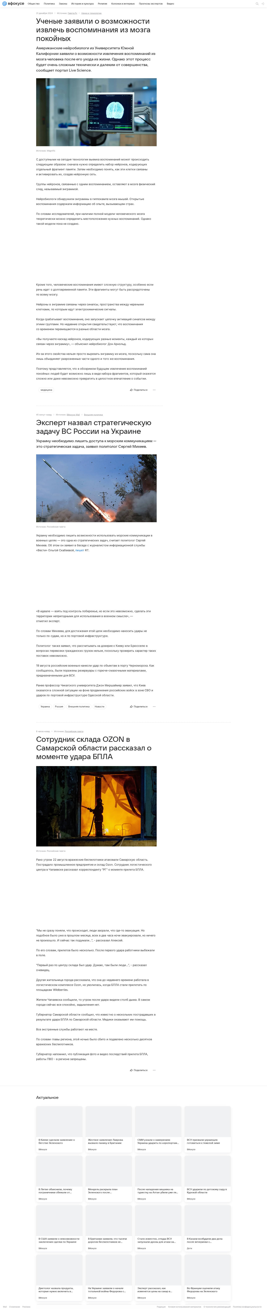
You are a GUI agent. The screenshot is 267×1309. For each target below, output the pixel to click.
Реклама (26, 1307)
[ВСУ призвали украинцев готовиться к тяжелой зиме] (207, 1129)
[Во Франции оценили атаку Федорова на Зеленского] (207, 1278)
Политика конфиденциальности (247, 1307)
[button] (96, 112)
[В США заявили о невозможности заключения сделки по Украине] (59, 1228)
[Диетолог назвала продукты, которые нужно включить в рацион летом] (59, 1278)
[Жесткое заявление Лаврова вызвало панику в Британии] (109, 1129)
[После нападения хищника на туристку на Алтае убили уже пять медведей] (158, 1179)
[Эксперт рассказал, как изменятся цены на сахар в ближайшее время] (158, 1278)
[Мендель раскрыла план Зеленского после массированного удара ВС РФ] (109, 1179)
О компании (14, 1307)
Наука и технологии (91, 13)
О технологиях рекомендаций (217, 1307)
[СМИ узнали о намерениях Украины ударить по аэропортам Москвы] (158, 1129)
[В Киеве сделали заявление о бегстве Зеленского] (59, 1129)
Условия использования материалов (184, 1307)
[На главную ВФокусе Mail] (15, 3)
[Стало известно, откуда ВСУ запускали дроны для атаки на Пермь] (158, 1228)
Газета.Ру (72, 13)
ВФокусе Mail (73, 414)
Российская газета (74, 731)
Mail (5, 1307)
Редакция (161, 1307)
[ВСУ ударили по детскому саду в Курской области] (207, 1179)
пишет (79, 550)
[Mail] (4, 3)
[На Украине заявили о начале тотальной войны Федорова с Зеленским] (109, 1278)
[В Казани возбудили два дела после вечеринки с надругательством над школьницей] (207, 1228)
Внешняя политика (93, 414)
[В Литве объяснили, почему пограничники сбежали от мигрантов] (59, 1179)
